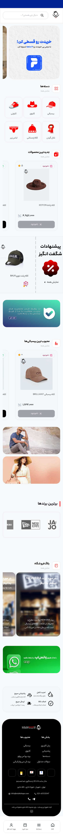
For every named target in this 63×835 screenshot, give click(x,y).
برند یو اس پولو (24, 756)
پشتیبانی (46, 751)
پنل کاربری (45, 746)
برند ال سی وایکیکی (21, 762)
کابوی (27, 751)
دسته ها (46, 756)
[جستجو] (42, 15)
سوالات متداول (43, 762)
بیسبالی (27, 746)
